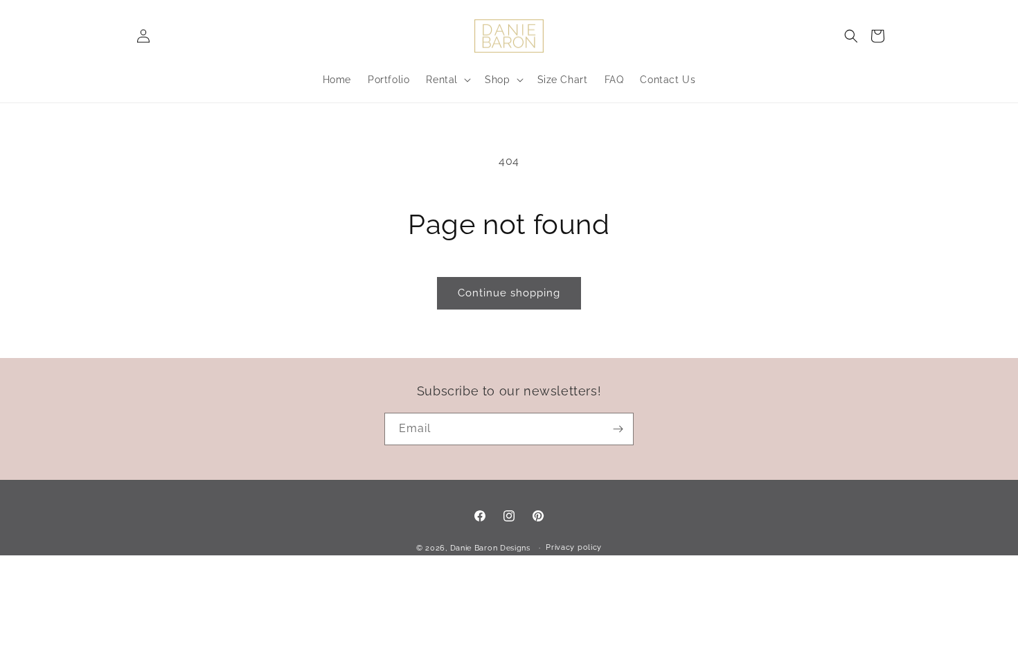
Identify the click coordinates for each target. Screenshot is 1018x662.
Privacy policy (574, 547)
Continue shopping (509, 293)
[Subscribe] (617, 429)
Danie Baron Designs (490, 548)
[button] (851, 36)
